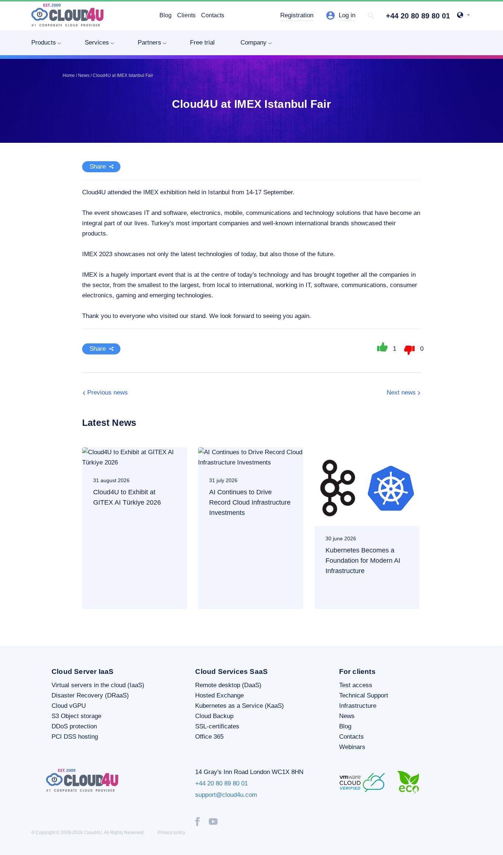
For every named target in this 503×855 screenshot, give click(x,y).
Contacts (212, 15)
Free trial (202, 42)
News (347, 716)
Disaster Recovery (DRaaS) (90, 695)
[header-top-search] (371, 16)
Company (253, 42)
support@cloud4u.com (226, 794)
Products (43, 42)
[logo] (67, 15)
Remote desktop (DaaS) (228, 685)
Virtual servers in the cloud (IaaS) (98, 685)
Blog (165, 15)
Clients (186, 15)
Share (97, 166)
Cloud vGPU (69, 705)
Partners (149, 42)
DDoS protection (74, 726)
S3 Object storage (76, 716)
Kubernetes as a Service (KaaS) (239, 705)
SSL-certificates (217, 726)
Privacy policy (171, 832)
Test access (355, 685)
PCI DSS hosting (75, 736)
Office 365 (209, 736)
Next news (401, 392)
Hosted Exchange (219, 695)
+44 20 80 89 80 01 (418, 16)
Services (97, 42)
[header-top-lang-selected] (463, 16)
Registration (296, 15)
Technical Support (363, 695)
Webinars (352, 746)
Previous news (107, 392)
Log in (347, 15)
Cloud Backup (214, 716)
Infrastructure (357, 705)
